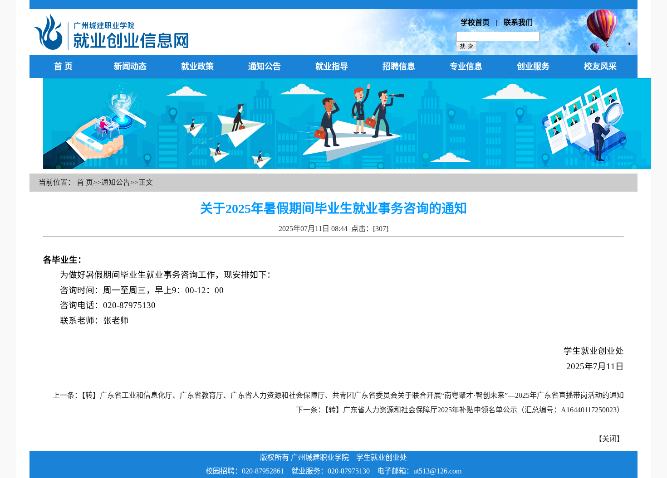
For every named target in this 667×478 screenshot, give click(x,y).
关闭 (609, 439)
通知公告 (264, 66)
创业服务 (533, 66)
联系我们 (518, 22)
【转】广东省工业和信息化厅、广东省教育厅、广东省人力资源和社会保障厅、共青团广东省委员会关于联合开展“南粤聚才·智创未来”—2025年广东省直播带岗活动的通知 (353, 395)
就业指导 (331, 66)
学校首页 (475, 22)
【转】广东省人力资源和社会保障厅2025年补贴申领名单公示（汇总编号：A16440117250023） (474, 410)
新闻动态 (130, 66)
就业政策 (197, 66)
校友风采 (600, 66)
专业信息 (466, 66)
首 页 (63, 66)
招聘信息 (399, 66)
